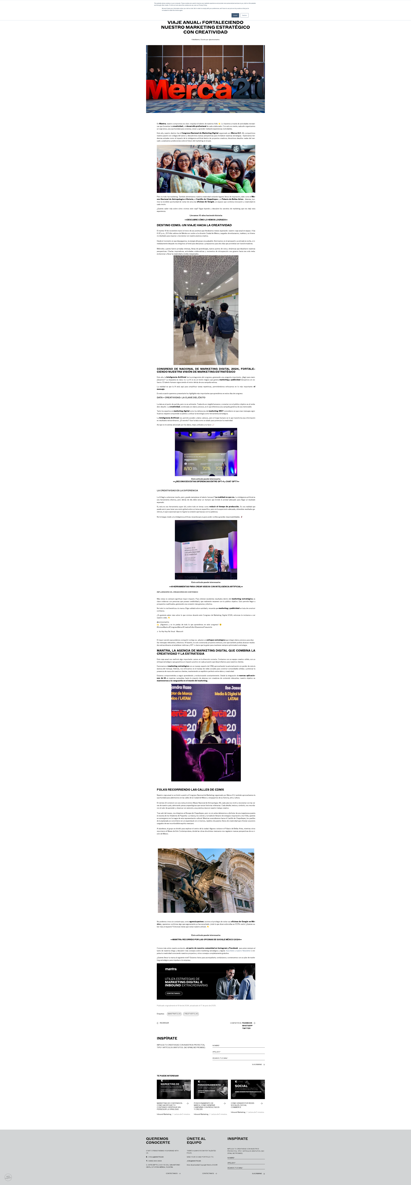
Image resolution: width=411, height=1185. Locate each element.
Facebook (247, 1023)
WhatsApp (247, 1026)
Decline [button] (244, 15)
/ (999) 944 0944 (154, 1161)
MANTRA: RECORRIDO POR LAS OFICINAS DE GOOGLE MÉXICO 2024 (206, 940)
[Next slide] (252, 881)
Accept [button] (235, 15)
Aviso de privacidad (193, 1165)
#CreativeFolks (188, 627)
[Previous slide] (160, 881)
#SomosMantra (163, 627)
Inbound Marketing (164, 1114)
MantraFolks (174, 1014)
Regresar (164, 1023)
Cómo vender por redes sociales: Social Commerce (242, 1105)
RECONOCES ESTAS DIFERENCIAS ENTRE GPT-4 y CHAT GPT (206, 482)
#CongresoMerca (175, 627)
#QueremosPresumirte (203, 627)
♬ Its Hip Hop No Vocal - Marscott (170, 631)
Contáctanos (172, 1173)
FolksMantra (196, 39)
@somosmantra (214, 39)
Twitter (246, 1028)
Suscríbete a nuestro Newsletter (238, 951)
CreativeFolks (191, 1014)
